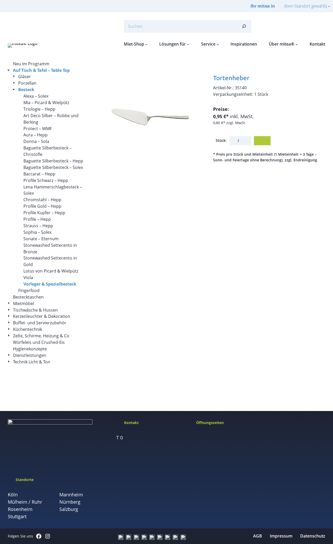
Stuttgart (17, 516)
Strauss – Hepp (38, 226)
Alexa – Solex (35, 96)
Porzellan (27, 83)
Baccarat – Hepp (39, 174)
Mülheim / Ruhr (25, 502)
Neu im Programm (31, 64)
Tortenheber (231, 78)
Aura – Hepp (35, 135)
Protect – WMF (37, 128)
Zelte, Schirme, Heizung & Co (41, 336)
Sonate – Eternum (41, 239)
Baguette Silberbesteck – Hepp (53, 161)
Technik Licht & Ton (31, 362)
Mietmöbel (23, 303)
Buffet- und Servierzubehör (39, 323)
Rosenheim (20, 509)
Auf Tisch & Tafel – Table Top (41, 70)
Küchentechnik (27, 329)
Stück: (221, 140)
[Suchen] (244, 26)
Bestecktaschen (28, 297)
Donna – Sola (36, 141)
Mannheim (71, 494)
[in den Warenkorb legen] (262, 140)
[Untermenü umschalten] (9, 70)
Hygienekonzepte (30, 349)
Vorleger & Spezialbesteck (49, 284)
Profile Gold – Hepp (42, 206)
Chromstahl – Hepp (42, 200)
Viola (28, 277)
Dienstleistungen (29, 355)
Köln (13, 494)
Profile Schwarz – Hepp (45, 180)
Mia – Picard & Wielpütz (46, 102)
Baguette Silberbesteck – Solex (53, 167)
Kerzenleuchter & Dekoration (41, 316)
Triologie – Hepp (39, 109)
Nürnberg (69, 502)
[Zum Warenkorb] (309, 26)
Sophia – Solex (37, 232)
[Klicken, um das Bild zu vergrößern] (149, 117)
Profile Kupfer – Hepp (44, 213)
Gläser (24, 76)
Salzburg (68, 509)
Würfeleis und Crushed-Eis (39, 342)
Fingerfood (29, 290)
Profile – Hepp (37, 219)
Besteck (26, 89)
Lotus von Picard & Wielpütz (50, 271)
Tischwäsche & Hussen (35, 310)
